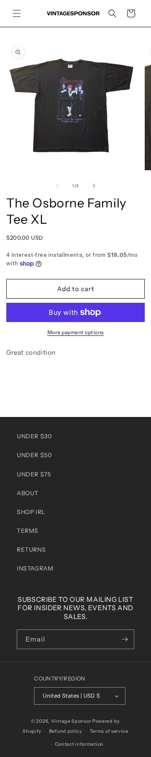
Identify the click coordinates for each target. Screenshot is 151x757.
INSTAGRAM (35, 568)
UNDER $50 (34, 455)
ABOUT (28, 493)
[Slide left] (57, 185)
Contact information (79, 744)
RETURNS (31, 549)
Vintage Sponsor (71, 721)
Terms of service (109, 731)
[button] (17, 13)
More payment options (75, 332)
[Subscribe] (124, 639)
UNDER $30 (34, 436)
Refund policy (65, 731)
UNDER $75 (34, 474)
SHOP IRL (31, 512)
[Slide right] (94, 185)
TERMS (28, 531)
